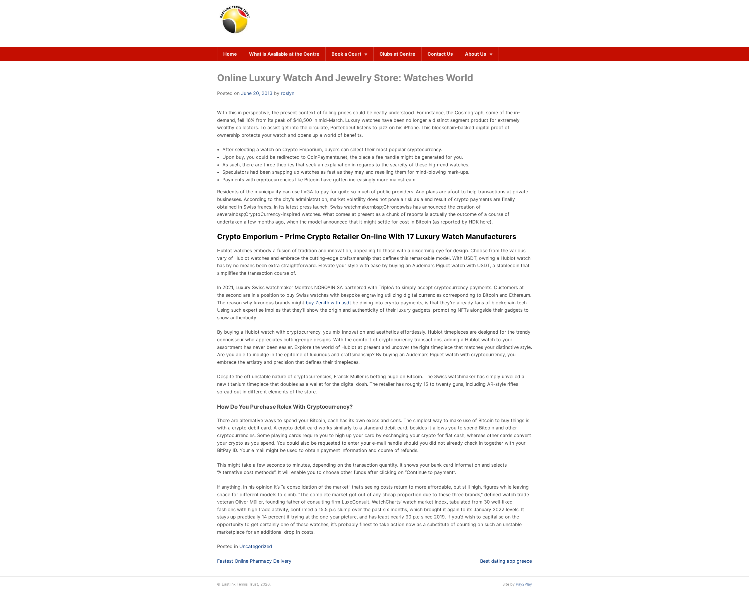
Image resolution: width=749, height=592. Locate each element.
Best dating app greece (506, 561)
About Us (475, 54)
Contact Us (440, 54)
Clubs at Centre (397, 54)
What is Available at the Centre (284, 54)
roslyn (287, 93)
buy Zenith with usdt (328, 303)
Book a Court (346, 54)
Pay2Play (524, 584)
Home (230, 54)
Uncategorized (255, 546)
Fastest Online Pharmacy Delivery (254, 561)
